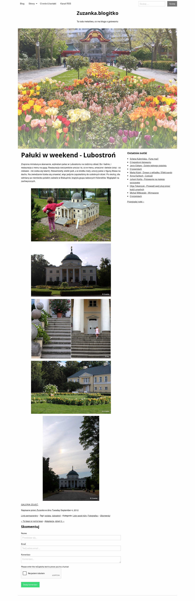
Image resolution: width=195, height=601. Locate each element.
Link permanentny (29, 515)
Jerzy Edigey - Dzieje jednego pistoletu (148, 165)
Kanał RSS (65, 3)
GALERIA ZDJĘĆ (29, 504)
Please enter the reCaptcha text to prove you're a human (45, 566)
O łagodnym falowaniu (140, 162)
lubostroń (56, 515)
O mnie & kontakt (48, 3)
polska (48, 515)
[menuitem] (22, 3)
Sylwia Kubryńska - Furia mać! (144, 158)
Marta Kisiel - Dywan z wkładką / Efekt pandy (151, 172)
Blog (22, 3)
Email (23, 544)
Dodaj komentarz (30, 584)
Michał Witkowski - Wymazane (144, 192)
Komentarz (25, 554)
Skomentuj (105, 515)
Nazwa (24, 533)
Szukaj (172, 3)
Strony (32, 3)
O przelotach (136, 196)
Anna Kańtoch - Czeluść (141, 175)
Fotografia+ (93, 515)
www (44, 167)
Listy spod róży (80, 515)
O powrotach (136, 169)
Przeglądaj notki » (135, 201)
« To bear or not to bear (32, 521)
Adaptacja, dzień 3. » (54, 521)
